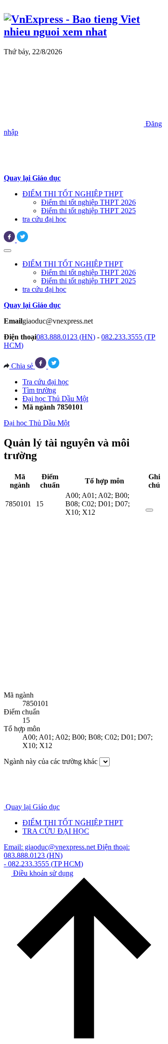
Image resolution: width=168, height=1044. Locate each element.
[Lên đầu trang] (84, 1036)
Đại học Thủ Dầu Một (55, 399)
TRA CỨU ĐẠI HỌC (55, 831)
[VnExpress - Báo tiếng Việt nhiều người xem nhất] (84, 32)
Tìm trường (39, 390)
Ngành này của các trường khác (51, 761)
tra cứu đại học (44, 219)
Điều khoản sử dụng (42, 873)
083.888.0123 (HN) (65, 337)
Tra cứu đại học (45, 382)
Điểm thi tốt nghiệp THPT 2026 (88, 202)
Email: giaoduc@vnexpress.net (50, 847)
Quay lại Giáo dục (33, 807)
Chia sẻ (22, 366)
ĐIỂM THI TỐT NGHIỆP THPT (72, 194)
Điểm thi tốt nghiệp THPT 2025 (88, 211)
